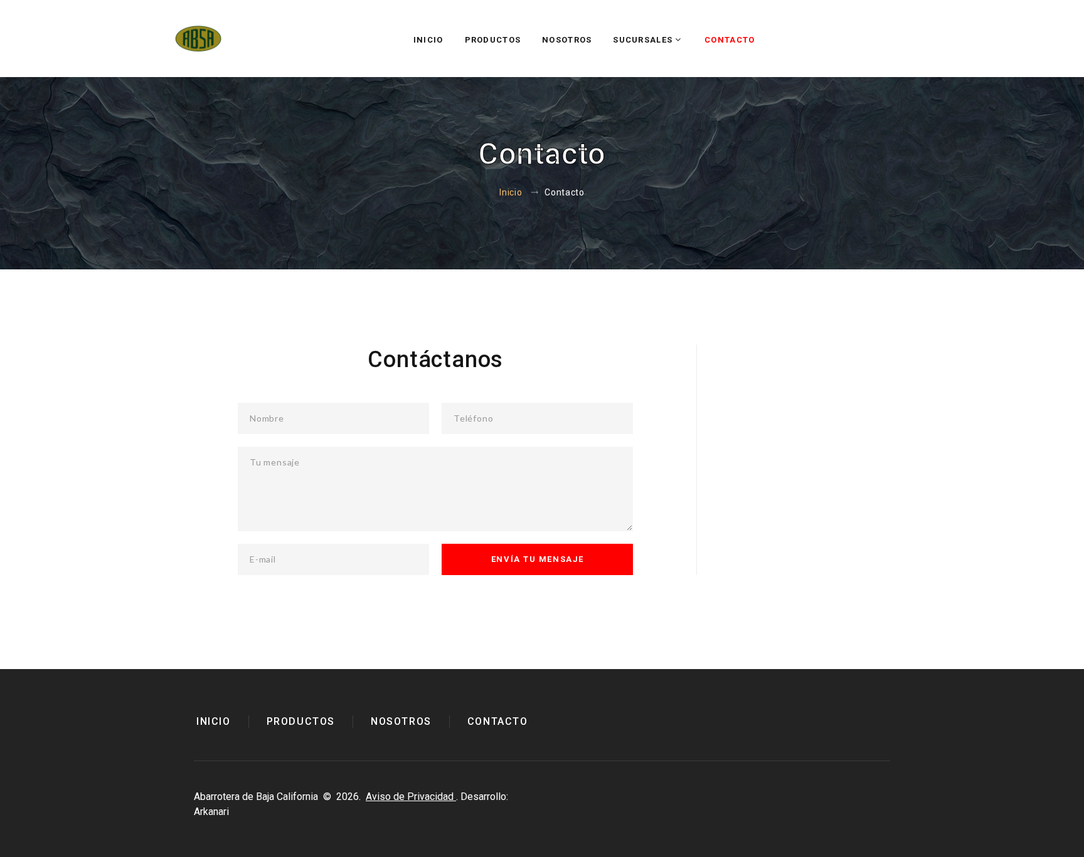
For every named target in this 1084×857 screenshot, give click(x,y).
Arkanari (211, 812)
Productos (493, 39)
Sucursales (642, 39)
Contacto (729, 39)
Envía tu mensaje (537, 559)
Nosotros (567, 39)
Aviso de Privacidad (411, 796)
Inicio (428, 39)
